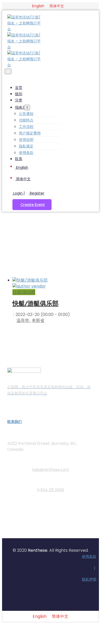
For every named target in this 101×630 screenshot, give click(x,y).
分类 (18, 100)
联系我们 (14, 422)
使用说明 (26, 139)
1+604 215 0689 (50, 489)
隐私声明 (89, 579)
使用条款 (26, 152)
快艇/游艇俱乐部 (35, 303)
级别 (18, 93)
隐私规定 (26, 146)
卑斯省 (38, 320)
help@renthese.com (50, 469)
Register (36, 193)
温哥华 (23, 320)
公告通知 (26, 113)
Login (18, 193)
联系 (18, 158)
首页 (18, 87)
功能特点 (26, 120)
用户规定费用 (30, 133)
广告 (55, 242)
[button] (32, 204)
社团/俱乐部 (23, 292)
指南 (18, 107)
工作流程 (26, 126)
